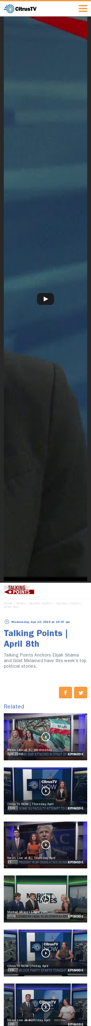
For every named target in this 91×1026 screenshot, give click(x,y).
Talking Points (40, 603)
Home (8, 603)
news (20, 603)
